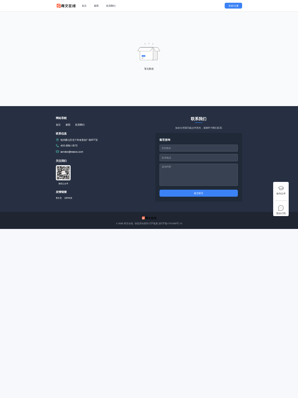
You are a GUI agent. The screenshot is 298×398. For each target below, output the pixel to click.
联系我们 (111, 5)
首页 (84, 5)
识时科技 (68, 197)
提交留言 (198, 193)
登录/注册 (234, 5)
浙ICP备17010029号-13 (170, 223)
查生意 (59, 197)
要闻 (96, 5)
